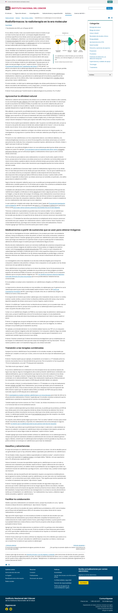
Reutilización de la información (14, 578)
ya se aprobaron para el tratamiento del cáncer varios (41, 149)
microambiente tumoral (39, 414)
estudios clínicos (59, 78)
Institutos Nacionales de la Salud (104, 606)
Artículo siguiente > (79, 545)
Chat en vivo (84, 601)
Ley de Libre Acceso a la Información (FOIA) (65, 576)
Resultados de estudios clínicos (99, 36)
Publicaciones (34, 575)
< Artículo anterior (10, 545)
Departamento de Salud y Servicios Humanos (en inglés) (98, 605)
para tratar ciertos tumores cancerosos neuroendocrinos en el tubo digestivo (36, 207)
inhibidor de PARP (15, 385)
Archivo (91, 75)
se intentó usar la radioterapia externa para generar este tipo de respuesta (33, 424)
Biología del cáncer (95, 27)
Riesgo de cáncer (95, 30)
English (110, 2)
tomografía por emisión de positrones (27, 249)
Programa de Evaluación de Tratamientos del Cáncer (21, 66)
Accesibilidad (58, 572)
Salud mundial (94, 45)
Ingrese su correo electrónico (87, 575)
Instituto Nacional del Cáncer (105, 608)
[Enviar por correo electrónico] (112, 18)
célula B (36, 192)
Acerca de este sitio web (12, 572)
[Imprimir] (109, 18)
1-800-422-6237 (95, 601)
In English (8, 575)
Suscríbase (83, 583)
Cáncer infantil (94, 33)
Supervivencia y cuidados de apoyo (100, 61)
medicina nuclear (28, 457)
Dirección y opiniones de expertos (100, 48)
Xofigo (8, 115)
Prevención (93, 51)
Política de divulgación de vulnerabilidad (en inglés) (61, 587)
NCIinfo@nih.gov (107, 601)
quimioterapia (20, 43)
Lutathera (52, 205)
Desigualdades (94, 39)
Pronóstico (93, 54)
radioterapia (31, 43)
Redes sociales (9, 581)
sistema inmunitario (13, 41)
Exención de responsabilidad (62, 583)
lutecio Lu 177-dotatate (42, 205)
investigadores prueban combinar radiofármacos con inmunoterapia (29, 395)
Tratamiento (93, 67)
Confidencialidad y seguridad (62, 580)
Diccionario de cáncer (36, 578)
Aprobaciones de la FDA (97, 42)
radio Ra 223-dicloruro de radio (55, 113)
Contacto (32, 572)
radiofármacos (60, 74)
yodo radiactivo (23, 102)
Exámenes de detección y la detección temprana (98, 57)
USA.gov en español (107, 610)
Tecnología (93, 64)
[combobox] (97, 8)
